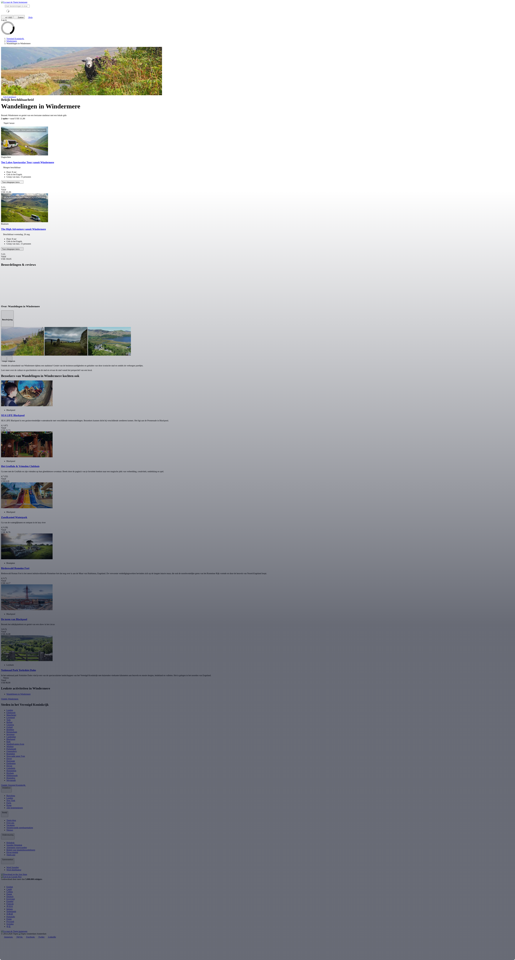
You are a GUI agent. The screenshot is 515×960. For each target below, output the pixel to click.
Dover (9, 758)
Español (9, 901)
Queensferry (11, 751)
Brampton (10, 754)
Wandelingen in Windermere (18, 694)
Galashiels (10, 768)
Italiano (9, 909)
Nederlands (11, 911)
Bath (8, 741)
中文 (8, 926)
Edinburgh (10, 712)
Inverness (10, 734)
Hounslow (10, 778)
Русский (10, 921)
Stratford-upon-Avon (15, 744)
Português (10, 917)
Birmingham (11, 732)
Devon (9, 766)
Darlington (11, 763)
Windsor (10, 746)
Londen (9, 710)
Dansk (9, 894)
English (9, 887)
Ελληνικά (10, 899)
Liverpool (10, 717)
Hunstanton (11, 771)
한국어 (9, 906)
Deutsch (9, 896)
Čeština (9, 892)
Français (10, 904)
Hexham (10, 773)
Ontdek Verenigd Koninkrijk (13, 785)
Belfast (9, 722)
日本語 (9, 914)
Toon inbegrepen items (11, 182)
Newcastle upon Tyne (15, 756)
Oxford (9, 727)
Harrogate (10, 761)
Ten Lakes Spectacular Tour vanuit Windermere (27, 162)
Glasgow (10, 725)
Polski (9, 919)
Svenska (10, 924)
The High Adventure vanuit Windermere (23, 229)
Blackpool (10, 739)
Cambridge (11, 737)
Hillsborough (12, 775)
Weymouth (11, 780)
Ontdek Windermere (10, 699)
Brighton (10, 729)
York (8, 720)
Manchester (11, 715)
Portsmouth (11, 749)
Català (9, 889)
